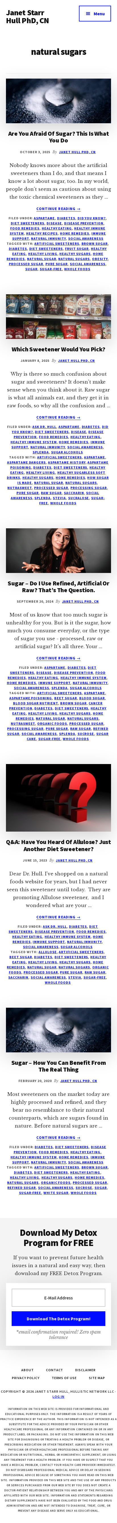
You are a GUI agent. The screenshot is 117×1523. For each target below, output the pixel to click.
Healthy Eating (57, 228)
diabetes (18, 248)
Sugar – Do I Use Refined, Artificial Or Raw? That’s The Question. (58, 586)
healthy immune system (34, 442)
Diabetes (66, 218)
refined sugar (21, 1187)
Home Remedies (74, 233)
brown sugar (95, 243)
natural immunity (48, 238)
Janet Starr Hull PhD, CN (27, 16)
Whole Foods (77, 269)
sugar (31, 269)
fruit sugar (77, 248)
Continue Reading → (58, 208)
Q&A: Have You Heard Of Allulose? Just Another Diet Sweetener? (58, 845)
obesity (100, 259)
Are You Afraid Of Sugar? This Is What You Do (58, 136)
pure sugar (56, 264)
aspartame (94, 457)
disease (54, 223)
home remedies (70, 477)
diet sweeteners (46, 248)
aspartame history (66, 462)
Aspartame (44, 218)
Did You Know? (92, 218)
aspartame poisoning (30, 698)
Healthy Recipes (42, 233)
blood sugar (92, 698)
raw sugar (51, 493)
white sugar (55, 1193)
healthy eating (85, 1172)
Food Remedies (24, 228)
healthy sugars (74, 254)
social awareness (85, 238)
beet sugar (65, 698)
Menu (99, 13)
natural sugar (41, 259)
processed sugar (26, 264)
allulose (48, 952)
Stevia (59, 498)
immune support (54, 683)
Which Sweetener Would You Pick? (58, 349)
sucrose (86, 734)
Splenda (41, 452)
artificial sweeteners (56, 243)
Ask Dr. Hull (44, 427)
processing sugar (88, 488)
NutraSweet (19, 488)
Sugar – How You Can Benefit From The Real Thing (58, 1066)
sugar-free (51, 269)
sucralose (78, 498)
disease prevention (83, 223)
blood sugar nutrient (35, 703)
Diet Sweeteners (27, 223)
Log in (58, 1396)
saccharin (74, 493)
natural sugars (73, 259)
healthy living (42, 254)
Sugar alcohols (67, 452)
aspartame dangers (26, 462)
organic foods (52, 723)
